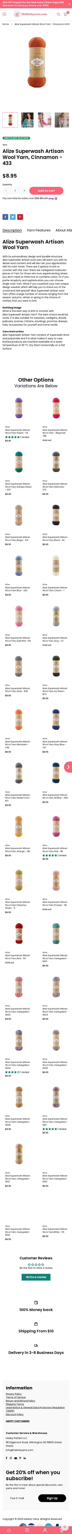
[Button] (58, 14)
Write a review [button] (36, 1277)
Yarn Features (39, 230)
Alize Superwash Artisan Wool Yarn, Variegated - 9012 (17, 1178)
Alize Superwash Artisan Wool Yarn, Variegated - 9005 (55, 1065)
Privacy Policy (14, 1394)
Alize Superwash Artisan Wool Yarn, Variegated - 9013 (55, 1178)
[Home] (9, 1530)
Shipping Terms (15, 1404)
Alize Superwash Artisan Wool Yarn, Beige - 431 (17, 539)
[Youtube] (25, 1458)
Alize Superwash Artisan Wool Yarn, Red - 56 (17, 957)
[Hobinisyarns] (30, 14)
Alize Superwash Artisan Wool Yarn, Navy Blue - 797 (55, 744)
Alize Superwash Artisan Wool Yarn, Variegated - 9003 (55, 1011)
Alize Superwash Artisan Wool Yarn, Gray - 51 (55, 639)
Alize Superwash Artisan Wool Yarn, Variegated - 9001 (55, 958)
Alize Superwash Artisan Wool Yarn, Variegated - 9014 (17, 1232)
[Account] (45, 1530)
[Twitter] (13, 217)
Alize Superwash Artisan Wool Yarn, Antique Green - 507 (18, 486)
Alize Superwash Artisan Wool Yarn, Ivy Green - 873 (55, 691)
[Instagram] (11, 1458)
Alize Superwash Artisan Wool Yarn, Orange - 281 (17, 850)
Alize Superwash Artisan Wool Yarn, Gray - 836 (17, 690)
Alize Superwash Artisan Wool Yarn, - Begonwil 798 (55, 433)
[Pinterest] (20, 217)
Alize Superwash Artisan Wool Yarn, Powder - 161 (55, 904)
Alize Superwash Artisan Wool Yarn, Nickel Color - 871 (18, 797)
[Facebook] (5, 217)
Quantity (7, 184)
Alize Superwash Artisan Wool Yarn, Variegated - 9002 (17, 1011)
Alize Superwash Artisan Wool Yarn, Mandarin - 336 (17, 744)
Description (12, 230)
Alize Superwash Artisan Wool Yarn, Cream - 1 (55, 589)
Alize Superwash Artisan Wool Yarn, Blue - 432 (17, 589)
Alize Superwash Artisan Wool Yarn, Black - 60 (55, 539)
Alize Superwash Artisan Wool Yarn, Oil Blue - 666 (55, 796)
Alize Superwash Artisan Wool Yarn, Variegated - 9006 (17, 1121)
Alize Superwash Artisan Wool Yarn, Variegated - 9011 (55, 1121)
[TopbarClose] (69, 4)
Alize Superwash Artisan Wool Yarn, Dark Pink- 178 (18, 639)
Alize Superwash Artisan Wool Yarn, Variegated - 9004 (17, 1065)
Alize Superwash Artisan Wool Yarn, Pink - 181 (55, 850)
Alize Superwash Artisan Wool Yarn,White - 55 (55, 1230)
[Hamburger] (6, 14)
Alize (5, 144)
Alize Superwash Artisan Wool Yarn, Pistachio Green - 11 (17, 905)
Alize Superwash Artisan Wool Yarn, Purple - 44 (17, 431)
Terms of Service (16, 1397)
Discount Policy (15, 1414)
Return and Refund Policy (20, 1400)
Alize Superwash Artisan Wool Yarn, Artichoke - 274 (55, 486)
